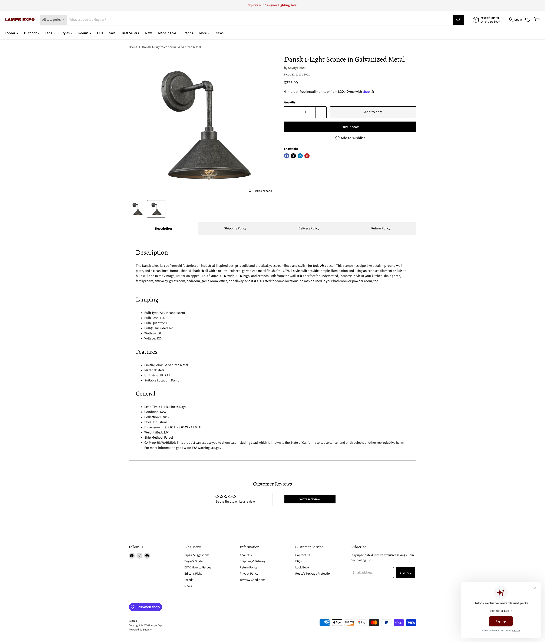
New (148, 33)
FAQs (298, 561)
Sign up (405, 572)
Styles (65, 33)
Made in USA (167, 33)
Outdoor (30, 33)
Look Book (302, 567)
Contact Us (302, 555)
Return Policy (380, 228)
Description (163, 228)
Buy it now (350, 127)
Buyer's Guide (193, 561)
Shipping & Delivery (252, 561)
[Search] (458, 20)
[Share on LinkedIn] (300, 155)
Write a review (310, 499)
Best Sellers (130, 33)
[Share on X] (293, 155)
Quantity (289, 102)
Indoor (10, 33)
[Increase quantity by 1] (321, 112)
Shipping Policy (235, 228)
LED (100, 33)
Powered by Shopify (140, 630)
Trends (188, 580)
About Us (246, 555)
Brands (187, 33)
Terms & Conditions (252, 580)
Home (133, 47)
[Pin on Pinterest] (307, 155)
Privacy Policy (249, 573)
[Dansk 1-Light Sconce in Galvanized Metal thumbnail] (137, 208)
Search (133, 621)
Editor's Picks (193, 573)
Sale (112, 33)
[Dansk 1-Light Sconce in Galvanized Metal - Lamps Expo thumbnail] (156, 208)
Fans (49, 33)
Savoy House (297, 67)
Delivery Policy (308, 228)
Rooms (83, 33)
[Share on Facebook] (286, 155)
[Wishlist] (527, 19)
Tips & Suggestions (196, 555)
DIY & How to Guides (197, 567)
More (203, 33)
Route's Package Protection (313, 573)
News (219, 33)
